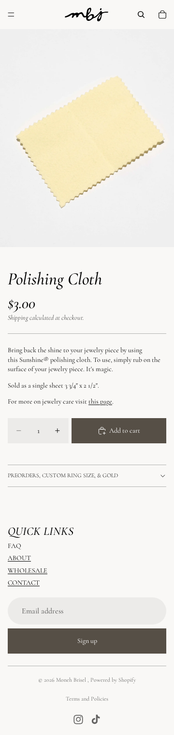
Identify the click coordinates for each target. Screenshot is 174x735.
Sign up (87, 641)
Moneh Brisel (71, 679)
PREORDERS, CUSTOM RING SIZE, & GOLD (63, 475)
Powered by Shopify (113, 679)
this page (100, 401)
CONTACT (24, 583)
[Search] (141, 14)
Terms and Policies (87, 698)
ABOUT (19, 558)
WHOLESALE (27, 570)
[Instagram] (78, 719)
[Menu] (11, 14)
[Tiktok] (96, 719)
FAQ (14, 545)
